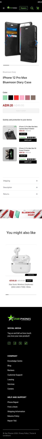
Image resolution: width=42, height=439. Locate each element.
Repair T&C (12, 421)
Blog (9, 366)
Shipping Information (16, 411)
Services (10, 384)
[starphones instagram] (9, 343)
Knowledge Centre (14, 361)
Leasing (10, 379)
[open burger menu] (4, 8)
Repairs (23, 8)
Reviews (10, 370)
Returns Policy (13, 416)
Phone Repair (12, 402)
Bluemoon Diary (9, 72)
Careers (10, 389)
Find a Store (12, 407)
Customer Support (14, 375)
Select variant (21, 111)
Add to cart (27, 140)
